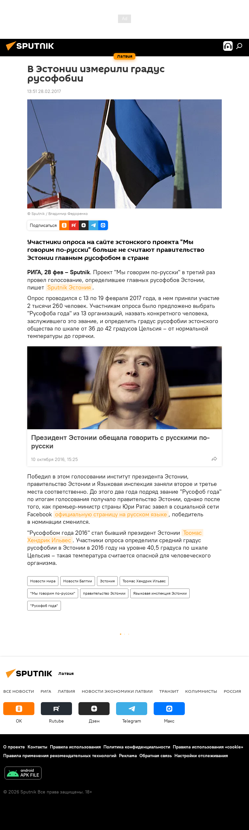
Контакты (37, 747)
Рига (46, 691)
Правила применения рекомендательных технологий (59, 755)
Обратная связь (155, 755)
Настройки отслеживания (201, 755)
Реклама (128, 755)
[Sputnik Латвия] (31, 51)
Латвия (66, 691)
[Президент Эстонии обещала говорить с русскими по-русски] (124, 387)
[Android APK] (23, 774)
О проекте (14, 747)
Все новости (18, 691)
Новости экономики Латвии (117, 691)
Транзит (169, 691)
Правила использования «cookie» (208, 747)
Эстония (107, 580)
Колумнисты (201, 691)
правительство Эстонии (104, 593)
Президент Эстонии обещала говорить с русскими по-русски (120, 441)
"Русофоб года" (44, 605)
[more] (214, 458)
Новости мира (42, 580)
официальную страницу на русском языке (111, 514)
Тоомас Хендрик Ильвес (144, 580)
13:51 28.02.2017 (44, 91)
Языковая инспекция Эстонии (160, 593)
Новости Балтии (77, 580)
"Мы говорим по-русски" (52, 593)
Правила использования (75, 747)
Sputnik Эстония (69, 287)
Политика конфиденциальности (136, 747)
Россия (232, 691)
